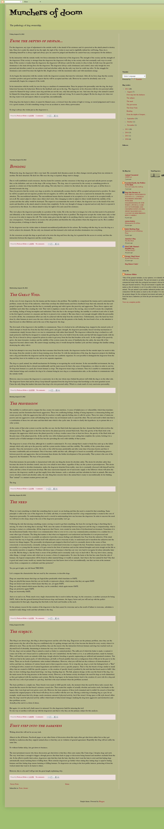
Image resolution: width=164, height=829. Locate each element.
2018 (127, 139)
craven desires (130, 221)
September (131, 118)
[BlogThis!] (50, 116)
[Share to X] (52, 116)
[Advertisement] (62, 139)
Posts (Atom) (23, 788)
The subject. (21, 631)
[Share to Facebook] (55, 116)
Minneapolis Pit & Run (132, 223)
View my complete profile (131, 302)
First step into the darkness (36, 725)
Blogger (101, 801)
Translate (139, 79)
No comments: (40, 244)
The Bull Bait (129, 241)
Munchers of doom (46, 12)
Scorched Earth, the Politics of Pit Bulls (135, 184)
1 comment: (39, 489)
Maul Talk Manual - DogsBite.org (132, 247)
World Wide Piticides (132, 258)
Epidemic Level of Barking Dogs (134, 232)
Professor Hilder (131, 274)
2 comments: (40, 116)
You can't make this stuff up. (134, 187)
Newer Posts (14, 784)
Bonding (17, 166)
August (129, 92)
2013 (127, 129)
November (131, 125)
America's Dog (130, 238)
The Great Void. (25, 294)
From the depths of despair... (36, 41)
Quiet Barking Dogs (132, 229)
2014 (127, 132)
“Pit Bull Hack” (130, 250)
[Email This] (48, 116)
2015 (127, 136)
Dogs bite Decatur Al (132, 192)
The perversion (23, 403)
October (130, 122)
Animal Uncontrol (131, 175)
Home (67, 784)
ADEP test (128, 177)
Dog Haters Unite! (131, 264)
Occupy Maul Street (132, 256)
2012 (127, 89)
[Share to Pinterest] (57, 116)
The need (18, 502)
